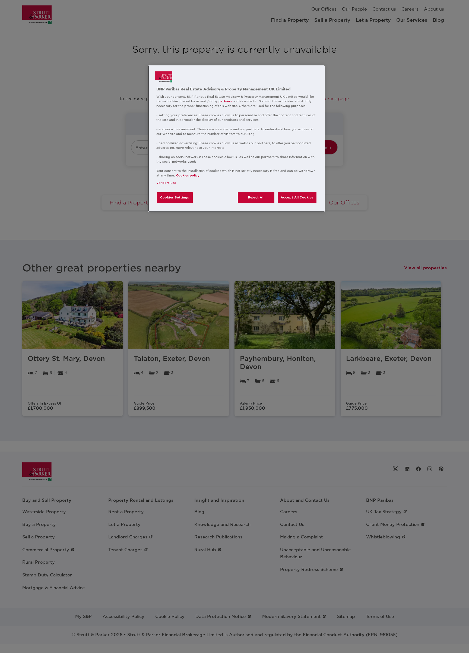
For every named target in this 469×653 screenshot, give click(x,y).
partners (225, 101)
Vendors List (166, 183)
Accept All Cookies (297, 197)
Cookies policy (187, 175)
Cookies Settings (174, 197)
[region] (236, 138)
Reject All (256, 197)
